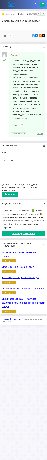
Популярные (10, 14)
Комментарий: (8, 160)
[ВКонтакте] (36, 35)
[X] (43, 35)
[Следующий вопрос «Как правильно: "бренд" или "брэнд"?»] (43, 14)
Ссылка (40, 134)
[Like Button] (5, 35)
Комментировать (18, 134)
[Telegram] (33, 35)
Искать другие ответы (23, 234)
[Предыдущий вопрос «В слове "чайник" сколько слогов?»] (39, 14)
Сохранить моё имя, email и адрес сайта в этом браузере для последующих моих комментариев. (22, 187)
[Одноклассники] (40, 35)
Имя (4, 152)
